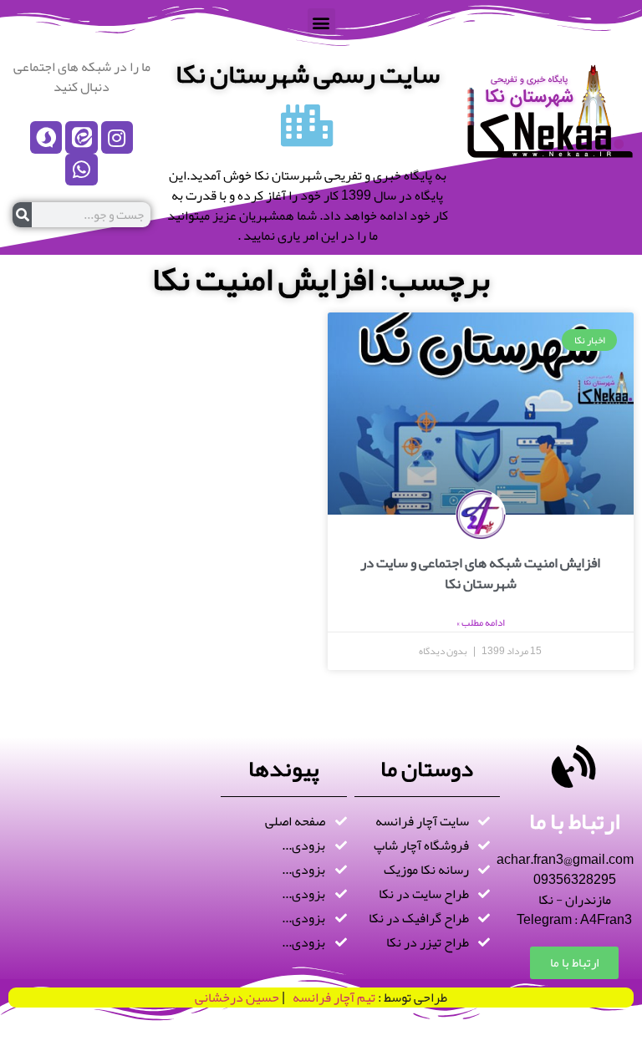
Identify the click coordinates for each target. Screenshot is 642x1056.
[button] (321, 22)
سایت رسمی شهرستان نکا (308, 74)
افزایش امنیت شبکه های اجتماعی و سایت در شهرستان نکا (480, 573)
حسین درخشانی (237, 997)
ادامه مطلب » (480, 622)
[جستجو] (22, 214)
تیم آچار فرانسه (330, 997)
